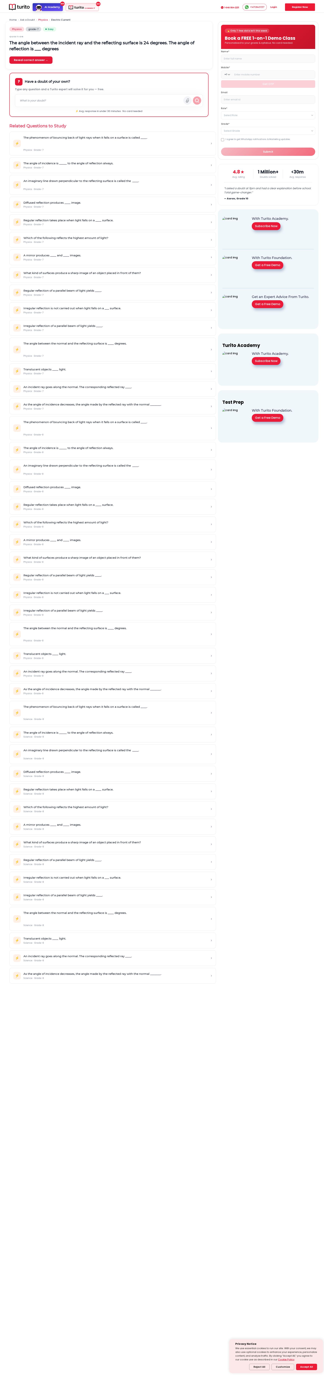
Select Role (231, 115)
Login (273, 7)
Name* (225, 51)
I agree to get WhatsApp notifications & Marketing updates (258, 139)
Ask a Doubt (27, 20)
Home (13, 20)
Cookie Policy (286, 1359)
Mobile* (225, 67)
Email (224, 92)
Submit (268, 152)
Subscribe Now (266, 226)
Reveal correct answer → (31, 60)
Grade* (225, 123)
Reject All (259, 1367)
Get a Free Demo (267, 265)
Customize (283, 1367)
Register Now (300, 7)
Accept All (306, 1367)
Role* (224, 108)
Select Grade (232, 130)
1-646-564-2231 (231, 7)
